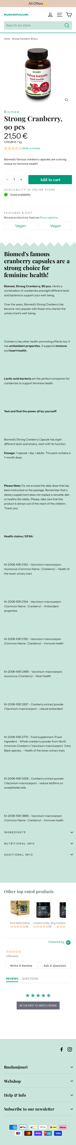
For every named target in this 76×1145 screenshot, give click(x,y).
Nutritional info (19, 843)
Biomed (11, 112)
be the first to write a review (38, 1005)
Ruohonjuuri (16, 1067)
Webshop (12, 1081)
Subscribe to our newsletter (29, 1109)
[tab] (21, 965)
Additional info (18, 854)
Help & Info (15, 1095)
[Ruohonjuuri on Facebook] (61, 1049)
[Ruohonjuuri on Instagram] (69, 1049)
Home (7, 38)
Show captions (49, 217)
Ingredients (15, 832)
